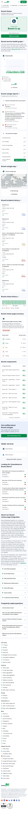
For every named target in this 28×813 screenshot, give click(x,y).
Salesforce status (7, 773)
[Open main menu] (2, 2)
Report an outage (14, 36)
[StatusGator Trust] (3, 806)
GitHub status (6, 756)
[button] (3, 176)
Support (5, 726)
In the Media (6, 716)
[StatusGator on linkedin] (4, 800)
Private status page (8, 670)
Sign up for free (15, 49)
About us (5, 713)
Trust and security (7, 733)
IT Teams (5, 645)
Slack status (6, 776)
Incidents (5, 687)
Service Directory (7, 718)
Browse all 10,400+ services (14, 459)
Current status (6, 5)
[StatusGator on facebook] (16, 800)
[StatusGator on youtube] (7, 800)
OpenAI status (6, 771)
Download (14, 87)
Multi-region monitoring (9, 690)
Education (5, 650)
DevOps (5, 647)
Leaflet (3, 186)
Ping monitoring (7, 685)
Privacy (5, 738)
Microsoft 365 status (8, 766)
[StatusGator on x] (19, 800)
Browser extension (7, 723)
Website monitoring (8, 680)
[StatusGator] (14, 784)
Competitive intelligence (9, 657)
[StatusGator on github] (14, 800)
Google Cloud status (8, 758)
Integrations (6, 721)
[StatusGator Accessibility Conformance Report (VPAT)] (10, 806)
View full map (14, 191)
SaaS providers (7, 662)
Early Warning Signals (8, 682)
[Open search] (19, 2)
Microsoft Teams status (9, 763)
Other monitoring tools (8, 705)
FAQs (4, 743)
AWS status (6, 748)
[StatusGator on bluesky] (9, 800)
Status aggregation (7, 672)
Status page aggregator (9, 675)
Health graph (14, 5)
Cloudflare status (7, 753)
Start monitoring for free (14, 435)
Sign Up (23, 2)
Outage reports (23, 5)
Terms (4, 741)
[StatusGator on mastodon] (12, 800)
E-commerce (6, 660)
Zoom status (6, 778)
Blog (4, 728)
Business (5, 695)
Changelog (5, 731)
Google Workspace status (9, 761)
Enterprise (5, 652)
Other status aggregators (9, 708)
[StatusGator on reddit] (2, 800)
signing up (23, 563)
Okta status (6, 768)
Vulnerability (6, 736)
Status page (6, 667)
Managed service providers (10, 655)
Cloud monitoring (7, 677)
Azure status (6, 751)
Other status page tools (9, 703)
